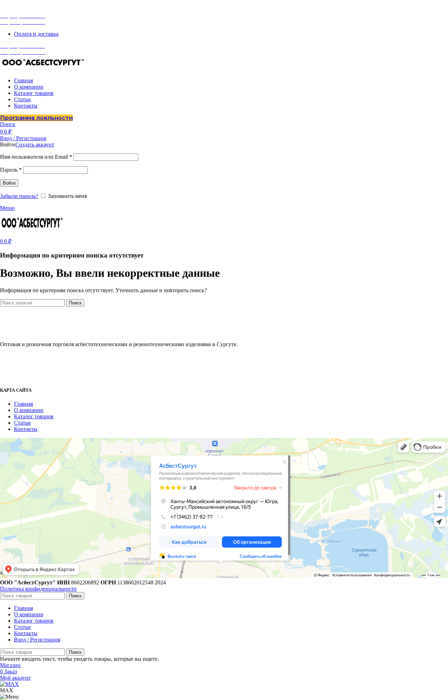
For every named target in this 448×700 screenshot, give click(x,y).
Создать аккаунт (34, 144)
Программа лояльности (36, 118)
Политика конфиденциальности (38, 589)
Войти (9, 183)
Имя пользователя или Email (36, 157)
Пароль (11, 170)
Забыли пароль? (19, 196)
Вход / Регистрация (37, 640)
